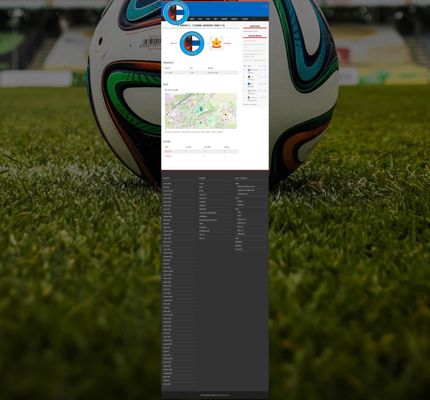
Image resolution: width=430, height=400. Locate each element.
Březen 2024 (167, 242)
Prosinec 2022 (167, 296)
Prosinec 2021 (167, 340)
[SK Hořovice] (176, 13)
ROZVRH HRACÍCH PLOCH (208, 220)
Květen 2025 (167, 198)
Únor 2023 (166, 289)
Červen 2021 (167, 362)
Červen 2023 (167, 275)
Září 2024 (166, 224)
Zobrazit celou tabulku (250, 104)
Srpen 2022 (167, 311)
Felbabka (168, 156)
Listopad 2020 (167, 373)
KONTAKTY (234, 19)
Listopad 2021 (167, 344)
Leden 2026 (167, 184)
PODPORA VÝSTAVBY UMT (207, 213)
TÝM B (239, 216)
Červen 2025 (167, 194)
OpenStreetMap (228, 128)
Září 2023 (166, 264)
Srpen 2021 (167, 355)
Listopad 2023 (167, 256)
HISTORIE (202, 202)
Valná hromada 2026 (250, 41)
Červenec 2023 (168, 271)
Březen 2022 (167, 329)
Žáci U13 (202, 235)
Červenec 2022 (168, 315)
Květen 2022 (167, 322)
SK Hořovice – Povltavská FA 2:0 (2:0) (255, 60)
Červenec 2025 (168, 191)
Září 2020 (166, 380)
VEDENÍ (239, 201)
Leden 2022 (167, 337)
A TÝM (201, 184)
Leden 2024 (167, 249)
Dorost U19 (202, 198)
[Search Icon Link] (253, 19)
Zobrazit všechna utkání (250, 31)
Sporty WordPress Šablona (208, 395)
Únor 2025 (166, 209)
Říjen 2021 (166, 348)
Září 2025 (166, 187)
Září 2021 (166, 351)
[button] (200, 108)
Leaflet (219, 128)
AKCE (215, 19)
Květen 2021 (167, 366)
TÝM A (239, 212)
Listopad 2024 (167, 216)
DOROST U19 (241, 219)
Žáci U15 (168, 151)
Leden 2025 (167, 213)
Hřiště (192, 19)
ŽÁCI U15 (240, 227)
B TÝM (201, 191)
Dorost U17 (202, 194)
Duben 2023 (167, 282)
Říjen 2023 (166, 260)
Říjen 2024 (166, 220)
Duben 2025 (167, 202)
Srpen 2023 (167, 267)
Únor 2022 (166, 333)
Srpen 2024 (167, 227)
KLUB (200, 19)
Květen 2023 (167, 278)
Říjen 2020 (166, 377)
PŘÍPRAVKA (203, 216)
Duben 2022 (167, 326)
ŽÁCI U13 (240, 230)
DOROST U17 (241, 223)
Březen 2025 (167, 205)
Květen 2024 (167, 235)
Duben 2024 (167, 238)
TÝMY (208, 19)
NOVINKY (202, 205)
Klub (249, 66)
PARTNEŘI (224, 19)
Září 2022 (166, 307)
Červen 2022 (167, 318)
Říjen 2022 (166, 304)
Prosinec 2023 (167, 253)
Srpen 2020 (167, 384)
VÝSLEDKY (245, 19)
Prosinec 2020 (167, 369)
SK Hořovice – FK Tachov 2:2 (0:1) (254, 50)
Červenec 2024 (168, 231)
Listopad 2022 (167, 300)
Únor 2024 (166, 245)
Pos (245, 66)
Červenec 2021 (168, 358)
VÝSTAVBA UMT (204, 231)
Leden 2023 (167, 293)
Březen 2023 (167, 285)
